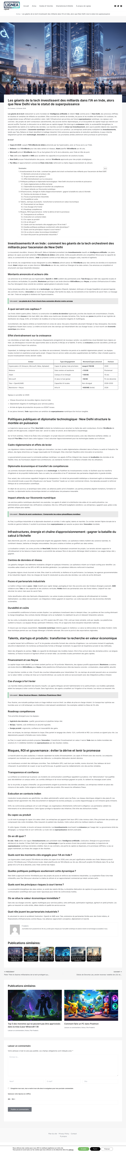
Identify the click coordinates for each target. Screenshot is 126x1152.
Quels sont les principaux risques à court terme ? (42, 229)
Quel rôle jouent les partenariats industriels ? (41, 235)
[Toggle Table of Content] (104, 168)
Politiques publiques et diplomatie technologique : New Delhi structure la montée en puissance (56, 182)
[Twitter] (118, 6)
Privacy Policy (64, 1134)
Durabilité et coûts (31, 199)
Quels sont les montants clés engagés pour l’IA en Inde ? (45, 224)
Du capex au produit (31, 219)
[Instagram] (121, 6)
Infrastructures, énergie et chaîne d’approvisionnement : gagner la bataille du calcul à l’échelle (55, 192)
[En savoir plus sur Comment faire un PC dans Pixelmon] (91, 1005)
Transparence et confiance (34, 214)
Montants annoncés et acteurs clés (37, 174)
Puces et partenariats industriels (36, 197)
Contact (74, 1134)
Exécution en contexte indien (35, 217)
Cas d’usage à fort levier (33, 207)
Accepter (83, 1149)
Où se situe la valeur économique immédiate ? (41, 232)
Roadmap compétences (33, 209)
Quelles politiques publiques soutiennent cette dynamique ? (46, 227)
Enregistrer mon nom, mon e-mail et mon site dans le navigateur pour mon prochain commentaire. (42, 1088)
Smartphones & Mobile (64, 6)
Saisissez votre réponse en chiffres (19, 1094)
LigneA (6, 9)
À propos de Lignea (83, 6)
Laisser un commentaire (16, 1030)
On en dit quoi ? (30, 222)
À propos (63, 1136)
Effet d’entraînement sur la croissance (38, 179)
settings (70, 1150)
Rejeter (95, 1149)
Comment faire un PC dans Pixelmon (81, 1024)
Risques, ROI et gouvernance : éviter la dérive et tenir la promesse (44, 212)
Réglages (107, 1149)
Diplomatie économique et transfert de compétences (44, 187)
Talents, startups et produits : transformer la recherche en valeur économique (49, 202)
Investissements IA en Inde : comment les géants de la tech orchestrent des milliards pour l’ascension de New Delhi (63, 171)
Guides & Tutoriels (46, 6)
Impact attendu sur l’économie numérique (39, 189)
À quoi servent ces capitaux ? (35, 176)
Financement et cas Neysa (34, 204)
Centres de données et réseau (35, 194)
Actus (34, 6)
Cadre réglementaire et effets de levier (38, 184)
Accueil (26, 6)
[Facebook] (115, 6)
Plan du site (52, 1134)
